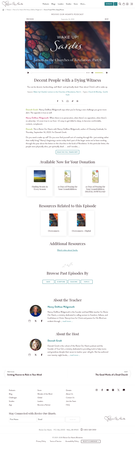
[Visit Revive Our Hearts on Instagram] (96, 390)
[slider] (58, 73)
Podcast (9, 10)
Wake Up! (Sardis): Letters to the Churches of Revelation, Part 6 (57, 91)
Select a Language (90, 441)
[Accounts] (127, 4)
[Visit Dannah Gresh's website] (29, 355)
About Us (69, 393)
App (10, 404)
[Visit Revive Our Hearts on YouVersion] (124, 390)
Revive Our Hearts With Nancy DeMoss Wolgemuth (27, 10)
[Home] (3, 10)
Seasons (73, 282)
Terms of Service (55, 441)
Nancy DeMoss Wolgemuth (61, 307)
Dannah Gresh (55, 340)
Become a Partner (44, 404)
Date (48, 282)
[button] (131, 4)
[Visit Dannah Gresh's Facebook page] (41, 355)
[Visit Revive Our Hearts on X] (118, 390)
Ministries (73, 437)
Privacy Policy (41, 441)
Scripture (61, 282)
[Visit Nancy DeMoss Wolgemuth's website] (29, 321)
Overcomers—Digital (81, 231)
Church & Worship (95, 91)
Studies (68, 4)
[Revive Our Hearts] (13, 4)
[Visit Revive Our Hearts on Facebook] (102, 390)
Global (39, 397)
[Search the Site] (120, 4)
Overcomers (53, 231)
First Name (14, 419)
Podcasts (46, 4)
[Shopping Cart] (124, 4)
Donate (109, 4)
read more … (68, 321)
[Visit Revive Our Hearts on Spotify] (113, 390)
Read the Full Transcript (67, 152)
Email (40, 419)
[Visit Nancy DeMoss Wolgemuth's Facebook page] (41, 321)
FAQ (68, 404)
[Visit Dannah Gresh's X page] (35, 355)
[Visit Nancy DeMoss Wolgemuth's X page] (35, 321)
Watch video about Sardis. (67, 250)
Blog (10, 393)
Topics (86, 282)
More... (83, 4)
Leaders (61, 4)
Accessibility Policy (72, 441)
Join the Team (71, 401)
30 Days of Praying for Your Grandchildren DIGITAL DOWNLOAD (95, 189)
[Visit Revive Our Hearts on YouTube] (107, 390)
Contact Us (70, 397)
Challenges (13, 397)
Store (76, 4)
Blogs (53, 4)
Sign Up (73, 420)
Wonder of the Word (44, 393)
